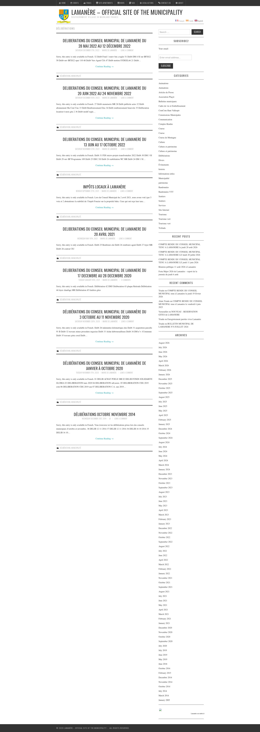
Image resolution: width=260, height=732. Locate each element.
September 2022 (165, 541)
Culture (162, 142)
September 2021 (165, 587)
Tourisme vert (164, 218)
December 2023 (165, 473)
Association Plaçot (166, 96)
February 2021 (165, 618)
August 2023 (164, 492)
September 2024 (165, 437)
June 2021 (163, 600)
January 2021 (164, 623)
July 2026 (163, 347)
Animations (163, 83)
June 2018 (163, 663)
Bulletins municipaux (168, 101)
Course (161, 128)
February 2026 (165, 369)
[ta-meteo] (160, 709)
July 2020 (163, 645)
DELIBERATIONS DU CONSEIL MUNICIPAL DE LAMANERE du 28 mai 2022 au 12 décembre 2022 (104, 43)
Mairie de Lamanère (109, 50)
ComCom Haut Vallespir (169, 110)
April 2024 (163, 460)
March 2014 (164, 695)
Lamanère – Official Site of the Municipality (127, 12)
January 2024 (164, 469)
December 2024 (165, 428)
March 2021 (164, 614)
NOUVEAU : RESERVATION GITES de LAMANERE (178, 313)
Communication (165, 119)
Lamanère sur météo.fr (197, 713)
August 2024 (164, 442)
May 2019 (163, 659)
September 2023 (165, 487)
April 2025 (163, 415)
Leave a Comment (127, 50)
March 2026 (164, 365)
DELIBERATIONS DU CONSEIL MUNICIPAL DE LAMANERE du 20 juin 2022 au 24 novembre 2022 (104, 90)
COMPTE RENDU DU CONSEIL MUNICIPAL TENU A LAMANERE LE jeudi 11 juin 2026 (179, 261)
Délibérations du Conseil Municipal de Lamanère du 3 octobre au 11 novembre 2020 (104, 314)
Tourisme (163, 214)
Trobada (162, 228)
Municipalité (76, 75)
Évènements (164, 164)
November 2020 (165, 632)
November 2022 (165, 532)
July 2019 (163, 650)
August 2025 (164, 397)
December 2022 (165, 528)
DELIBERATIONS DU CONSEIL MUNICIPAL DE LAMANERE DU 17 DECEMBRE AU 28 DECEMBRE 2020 (104, 272)
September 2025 (165, 392)
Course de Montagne (167, 137)
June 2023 (163, 501)
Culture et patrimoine (168, 146)
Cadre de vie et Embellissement (172, 105)
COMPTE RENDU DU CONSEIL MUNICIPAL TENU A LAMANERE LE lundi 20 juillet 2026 (179, 253)
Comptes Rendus (166, 124)
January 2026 (164, 374)
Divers (161, 160)
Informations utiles (167, 173)
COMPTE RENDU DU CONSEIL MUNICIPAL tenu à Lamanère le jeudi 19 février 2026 (180, 293)
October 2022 (164, 537)
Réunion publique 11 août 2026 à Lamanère (177, 266)
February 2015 (165, 672)
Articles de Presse (166, 92)
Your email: (164, 48)
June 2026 (163, 351)
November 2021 (165, 577)
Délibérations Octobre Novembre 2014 (104, 414)
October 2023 (164, 483)
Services (162, 205)
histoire (162, 169)
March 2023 (164, 514)
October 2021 (164, 582)
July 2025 (163, 401)
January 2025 (164, 424)
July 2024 (163, 446)
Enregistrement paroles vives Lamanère (184, 319)
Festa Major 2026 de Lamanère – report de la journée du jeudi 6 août (178, 273)
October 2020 (164, 636)
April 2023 (163, 510)
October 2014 (164, 686)
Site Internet (164, 209)
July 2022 (163, 550)
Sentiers (162, 196)
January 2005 (164, 700)
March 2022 (164, 564)
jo (110, 418)
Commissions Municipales (170, 114)
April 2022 (163, 559)
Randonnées (164, 187)
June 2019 (163, 654)
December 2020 (165, 627)
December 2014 (165, 677)
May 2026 (163, 356)
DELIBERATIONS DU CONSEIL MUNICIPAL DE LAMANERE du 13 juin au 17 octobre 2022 (104, 141)
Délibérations (65, 75)
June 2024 (163, 451)
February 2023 (165, 519)
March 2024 (164, 464)
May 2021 (163, 605)
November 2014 (165, 681)
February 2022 (165, 568)
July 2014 (163, 690)
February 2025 (165, 419)
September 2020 (165, 641)
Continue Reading (104, 66)
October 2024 (164, 433)
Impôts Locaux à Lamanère (104, 186)
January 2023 (164, 523)
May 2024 (163, 455)
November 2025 (165, 383)
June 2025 (163, 406)
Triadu (161, 319)
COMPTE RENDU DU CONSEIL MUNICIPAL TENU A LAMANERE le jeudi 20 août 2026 (179, 246)
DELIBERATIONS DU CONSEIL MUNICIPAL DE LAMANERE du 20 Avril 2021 (104, 231)
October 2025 (164, 388)
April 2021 (163, 609)
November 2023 (165, 478)
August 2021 (164, 591)
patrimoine (163, 182)
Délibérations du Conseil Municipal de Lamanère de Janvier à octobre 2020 (104, 365)
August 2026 (164, 342)
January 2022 (164, 573)
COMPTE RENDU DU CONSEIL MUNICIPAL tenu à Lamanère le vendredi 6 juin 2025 (180, 304)
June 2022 (163, 555)
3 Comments (125, 280)
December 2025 (165, 379)
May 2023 (163, 505)
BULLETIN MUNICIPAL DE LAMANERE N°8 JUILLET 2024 (176, 325)
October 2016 (164, 668)
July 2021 (163, 596)
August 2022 (164, 546)
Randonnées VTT (166, 191)
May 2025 (163, 410)
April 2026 (163, 360)
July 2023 (163, 496)
